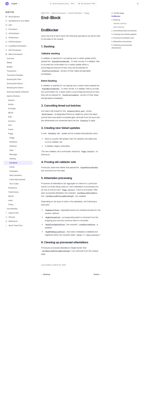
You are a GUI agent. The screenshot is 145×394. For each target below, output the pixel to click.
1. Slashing (115, 20)
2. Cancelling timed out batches (124, 31)
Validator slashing (119, 23)
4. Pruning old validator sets (122, 38)
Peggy (86, 13)
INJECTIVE (45, 13)
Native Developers (59, 13)
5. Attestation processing (121, 41)
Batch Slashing (118, 27)
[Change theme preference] (138, 3)
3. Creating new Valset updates (124, 34)
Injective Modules (75, 13)
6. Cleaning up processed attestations (121, 46)
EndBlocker (115, 16)
